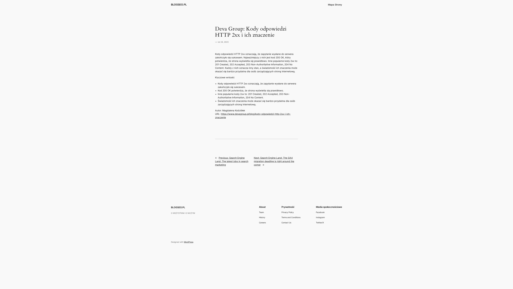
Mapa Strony (335, 4)
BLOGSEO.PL (179, 4)
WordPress (188, 242)
